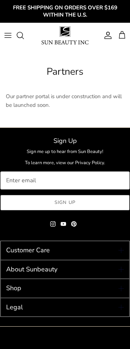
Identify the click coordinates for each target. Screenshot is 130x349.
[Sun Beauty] (65, 35)
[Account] (106, 35)
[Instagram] (53, 224)
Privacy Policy (89, 163)
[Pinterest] (74, 224)
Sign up (65, 202)
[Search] (24, 35)
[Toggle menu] (8, 35)
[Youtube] (63, 224)
